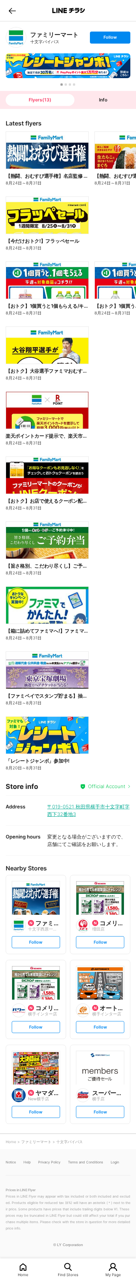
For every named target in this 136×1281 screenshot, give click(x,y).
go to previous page (12, 10)
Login (115, 1162)
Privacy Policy (49, 1162)
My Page (113, 1274)
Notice (11, 1162)
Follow (110, 39)
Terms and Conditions (85, 1162)
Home (23, 1274)
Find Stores (68, 1274)
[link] (16, 37)
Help (27, 1162)
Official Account (106, 786)
